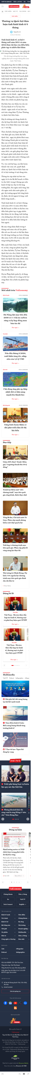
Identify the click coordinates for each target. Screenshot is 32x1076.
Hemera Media (23, 1063)
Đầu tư (15, 11)
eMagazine (28, 678)
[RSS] (15, 1008)
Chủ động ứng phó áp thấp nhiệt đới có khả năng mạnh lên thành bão (15, 392)
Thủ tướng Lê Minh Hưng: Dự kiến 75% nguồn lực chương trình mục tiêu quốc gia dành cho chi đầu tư (15, 577)
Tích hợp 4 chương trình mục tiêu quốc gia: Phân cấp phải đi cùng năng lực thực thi (15, 547)
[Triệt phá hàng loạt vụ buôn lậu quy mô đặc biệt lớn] (15, 773)
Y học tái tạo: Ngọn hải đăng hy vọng (13, 751)
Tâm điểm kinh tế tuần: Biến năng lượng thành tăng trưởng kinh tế (14, 725)
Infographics (19, 678)
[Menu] (2, 1074)
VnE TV (29, 1)
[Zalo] (25, 1003)
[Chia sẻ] (28, 1074)
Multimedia (9, 675)
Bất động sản (6, 405)
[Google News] (24, 1074)
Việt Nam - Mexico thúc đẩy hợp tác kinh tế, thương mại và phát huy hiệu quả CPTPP (15, 617)
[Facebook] (5, 1003)
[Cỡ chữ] (20, 1074)
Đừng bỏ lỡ (8, 593)
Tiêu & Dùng (17, 1)
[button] (12, 665)
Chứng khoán (6, 1)
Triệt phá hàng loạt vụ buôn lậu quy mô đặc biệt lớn (15, 785)
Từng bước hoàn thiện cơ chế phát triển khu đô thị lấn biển (15, 428)
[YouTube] (15, 1003)
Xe (25, 1)
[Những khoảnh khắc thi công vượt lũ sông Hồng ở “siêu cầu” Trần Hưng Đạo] (13, 800)
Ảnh (2, 949)
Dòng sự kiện (15, 830)
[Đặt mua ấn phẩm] (25, 6)
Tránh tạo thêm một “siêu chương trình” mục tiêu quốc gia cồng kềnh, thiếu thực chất (15, 492)
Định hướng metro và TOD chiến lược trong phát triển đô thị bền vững (13, 852)
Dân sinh (5, 369)
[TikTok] (20, 1003)
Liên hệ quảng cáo (15, 991)
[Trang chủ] (2, 11)
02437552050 (8, 987)
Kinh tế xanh (6, 295)
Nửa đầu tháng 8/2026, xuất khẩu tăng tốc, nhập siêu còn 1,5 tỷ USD (15, 356)
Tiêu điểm (8, 11)
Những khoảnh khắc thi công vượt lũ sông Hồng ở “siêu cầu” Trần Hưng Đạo (13, 812)
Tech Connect (8, 904)
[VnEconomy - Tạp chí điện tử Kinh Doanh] (15, 888)
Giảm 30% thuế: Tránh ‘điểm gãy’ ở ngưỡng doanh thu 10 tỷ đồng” (15, 464)
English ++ (22, 904)
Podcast (11, 678)
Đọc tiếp (7, 442)
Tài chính (22, 11)
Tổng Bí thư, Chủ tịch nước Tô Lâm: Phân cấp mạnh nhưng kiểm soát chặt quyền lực (15, 520)
